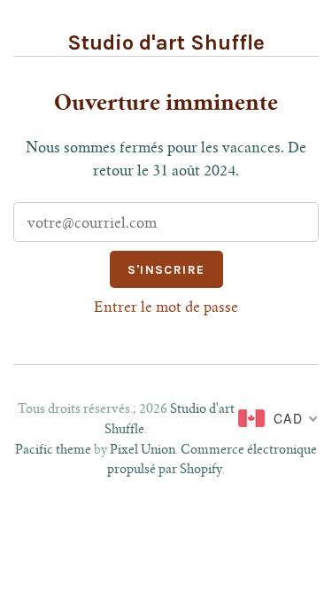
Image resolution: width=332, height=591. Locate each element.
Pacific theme (53, 451)
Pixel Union (142, 451)
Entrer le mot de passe (166, 308)
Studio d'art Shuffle (166, 42)
